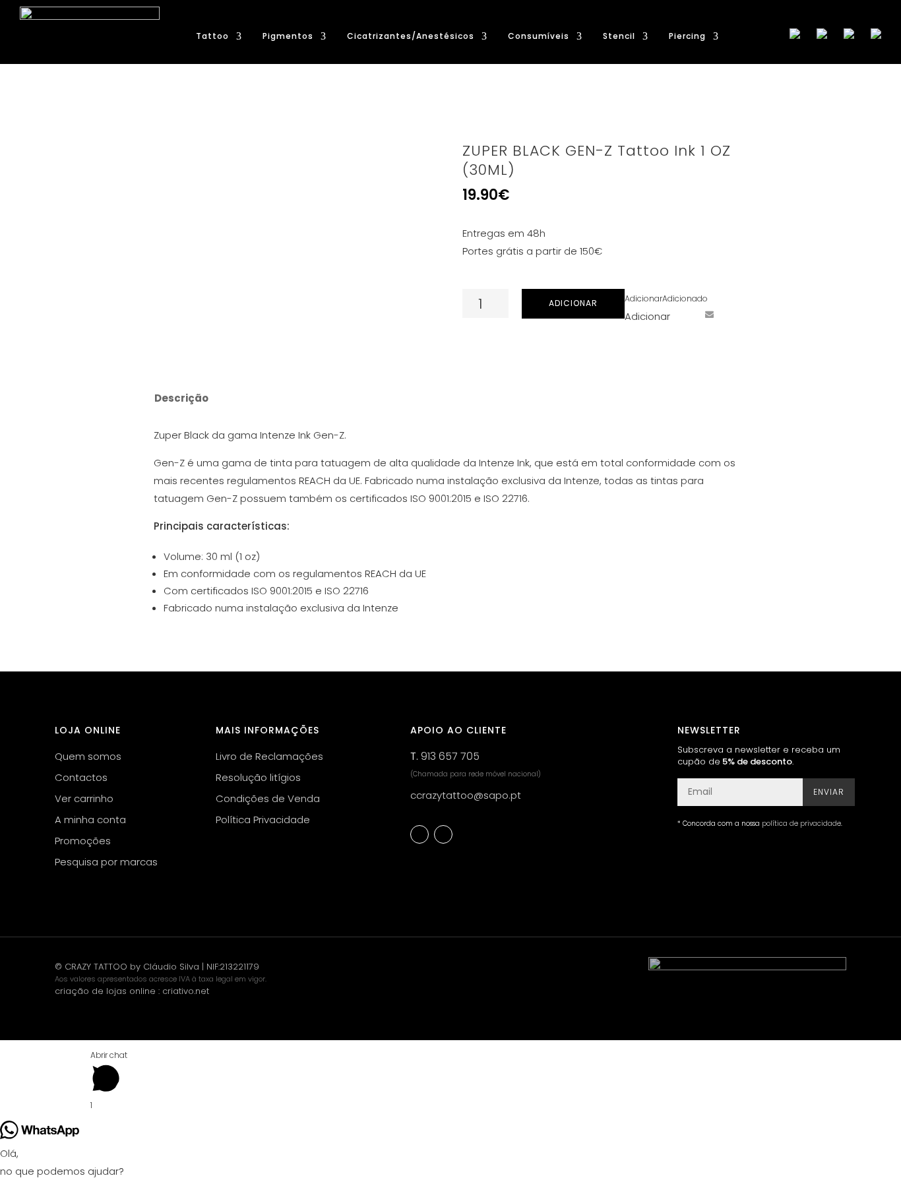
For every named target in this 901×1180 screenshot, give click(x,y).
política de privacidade (801, 823)
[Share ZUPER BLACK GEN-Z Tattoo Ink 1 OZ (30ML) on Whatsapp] (733, 314)
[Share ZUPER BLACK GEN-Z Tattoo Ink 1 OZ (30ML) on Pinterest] (685, 314)
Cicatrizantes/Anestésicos (410, 37)
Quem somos (88, 756)
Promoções (83, 841)
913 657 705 (450, 756)
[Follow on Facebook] (419, 834)
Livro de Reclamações (269, 756)
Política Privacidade (263, 819)
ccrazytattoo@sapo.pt (465, 795)
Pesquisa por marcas (106, 862)
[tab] (180, 398)
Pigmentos (288, 37)
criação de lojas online (105, 991)
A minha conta (90, 819)
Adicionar (573, 303)
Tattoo (212, 37)
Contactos (81, 777)
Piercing (687, 37)
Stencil (619, 37)
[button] (666, 298)
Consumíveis (538, 37)
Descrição (181, 398)
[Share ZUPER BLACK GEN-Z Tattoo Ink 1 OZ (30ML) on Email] (709, 314)
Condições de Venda (268, 798)
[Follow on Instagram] (443, 834)
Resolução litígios (258, 777)
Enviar (828, 791)
